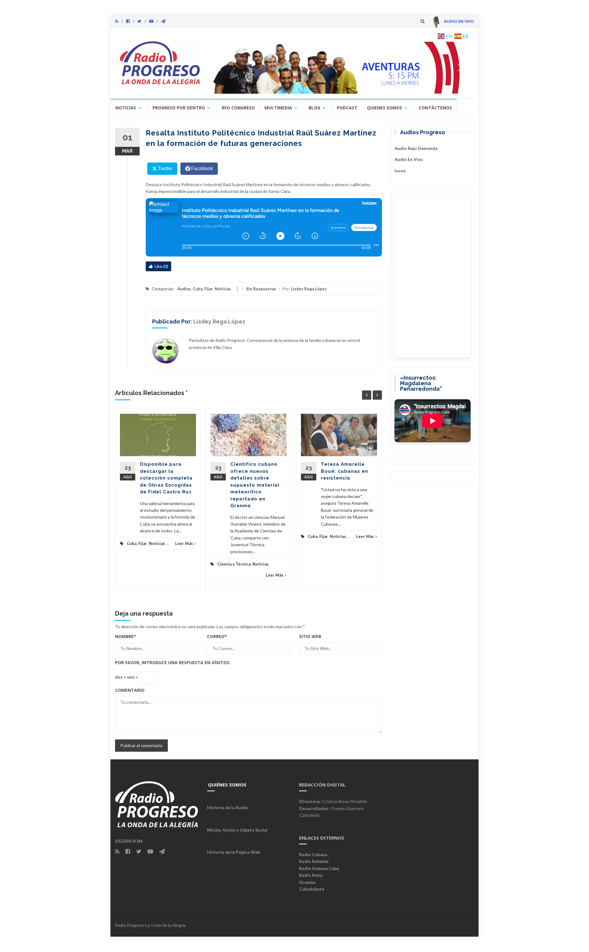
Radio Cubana (313, 854)
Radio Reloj (310, 875)
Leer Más (184, 543)
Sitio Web (310, 636)
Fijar (208, 288)
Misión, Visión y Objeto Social (237, 830)
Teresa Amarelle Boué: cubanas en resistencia (344, 471)
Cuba (197, 288)
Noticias (125, 108)
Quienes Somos (384, 108)
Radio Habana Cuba (319, 868)
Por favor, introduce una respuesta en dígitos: (172, 662)
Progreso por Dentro (178, 108)
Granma (307, 882)
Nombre (125, 636)
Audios (184, 288)
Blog (314, 108)
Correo (217, 636)
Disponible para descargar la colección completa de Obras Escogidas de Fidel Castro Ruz (166, 478)
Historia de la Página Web (233, 852)
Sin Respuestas (261, 288)
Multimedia (278, 108)
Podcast (347, 108)
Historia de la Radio (227, 807)
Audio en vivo (409, 159)
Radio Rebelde (314, 861)
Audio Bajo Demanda (416, 148)
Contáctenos (435, 108)
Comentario (129, 690)
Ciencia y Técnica (234, 564)
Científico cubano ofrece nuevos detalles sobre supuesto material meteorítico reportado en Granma (254, 484)
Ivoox (400, 170)
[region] (340, 67)
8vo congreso (238, 108)
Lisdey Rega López (309, 288)
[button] (340, 67)
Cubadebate (311, 888)
